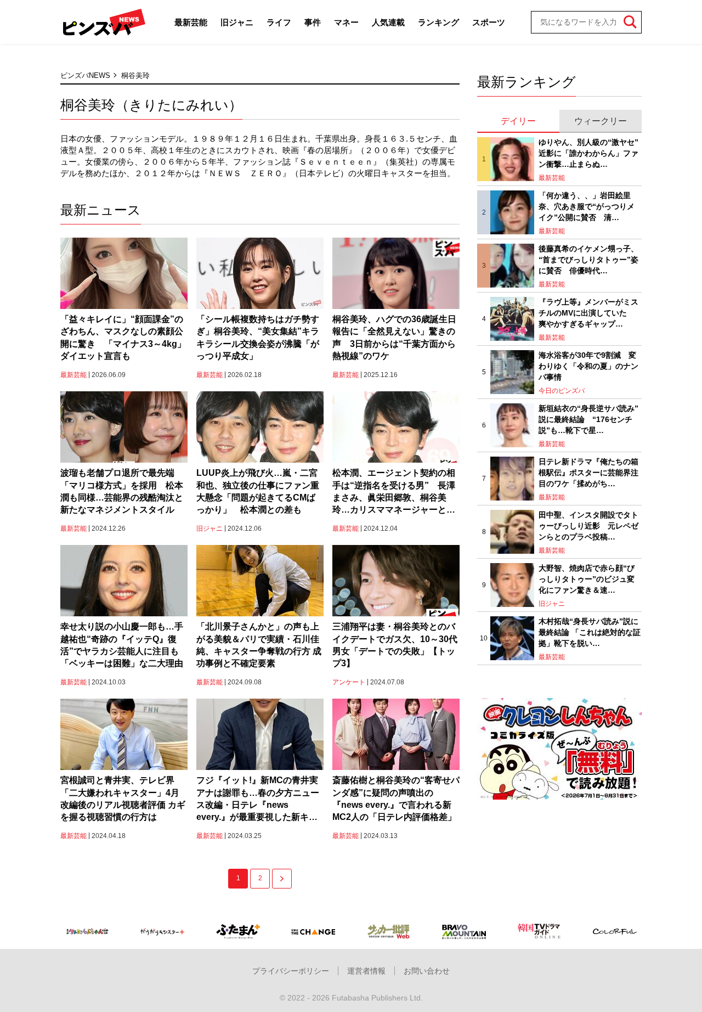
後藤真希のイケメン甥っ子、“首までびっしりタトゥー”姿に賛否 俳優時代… (588, 259)
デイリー (518, 121)
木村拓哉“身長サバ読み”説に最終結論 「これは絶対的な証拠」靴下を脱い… (590, 632)
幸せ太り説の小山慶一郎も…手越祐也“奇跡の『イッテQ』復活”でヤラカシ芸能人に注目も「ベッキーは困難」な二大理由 (121, 645)
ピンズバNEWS (85, 75)
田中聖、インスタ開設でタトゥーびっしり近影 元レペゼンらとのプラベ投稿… (588, 525)
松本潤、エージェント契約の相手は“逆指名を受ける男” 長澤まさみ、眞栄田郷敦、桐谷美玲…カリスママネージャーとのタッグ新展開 (393, 492)
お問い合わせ (427, 970)
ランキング (438, 22)
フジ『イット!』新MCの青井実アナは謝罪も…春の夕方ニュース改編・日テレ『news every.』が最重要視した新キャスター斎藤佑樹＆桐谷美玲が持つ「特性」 (257, 799)
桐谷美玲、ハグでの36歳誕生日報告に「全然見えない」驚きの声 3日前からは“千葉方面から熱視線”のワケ (394, 337)
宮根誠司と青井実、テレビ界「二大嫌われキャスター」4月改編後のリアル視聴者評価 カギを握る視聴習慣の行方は (122, 798)
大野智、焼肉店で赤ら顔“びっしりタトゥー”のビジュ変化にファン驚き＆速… (587, 579)
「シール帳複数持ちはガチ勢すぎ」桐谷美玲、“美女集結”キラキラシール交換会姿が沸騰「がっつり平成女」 (257, 337)
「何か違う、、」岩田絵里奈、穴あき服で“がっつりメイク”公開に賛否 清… (587, 206)
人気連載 (388, 22)
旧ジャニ (236, 22)
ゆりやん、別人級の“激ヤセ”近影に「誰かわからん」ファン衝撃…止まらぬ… (588, 153)
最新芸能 (190, 22)
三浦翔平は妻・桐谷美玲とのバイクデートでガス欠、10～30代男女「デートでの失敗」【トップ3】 (394, 645)
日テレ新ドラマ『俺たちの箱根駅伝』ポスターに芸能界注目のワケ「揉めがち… (588, 472)
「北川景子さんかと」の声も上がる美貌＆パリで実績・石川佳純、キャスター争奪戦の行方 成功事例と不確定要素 (258, 645)
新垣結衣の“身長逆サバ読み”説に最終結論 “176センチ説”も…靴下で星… (588, 419)
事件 (312, 22)
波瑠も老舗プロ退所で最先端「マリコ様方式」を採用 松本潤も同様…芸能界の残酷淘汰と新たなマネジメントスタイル (121, 491)
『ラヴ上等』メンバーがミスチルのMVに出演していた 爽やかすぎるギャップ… (588, 312)
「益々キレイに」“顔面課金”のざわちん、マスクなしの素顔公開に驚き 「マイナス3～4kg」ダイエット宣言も (123, 337)
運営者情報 (366, 970)
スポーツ (488, 22)
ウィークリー (600, 121)
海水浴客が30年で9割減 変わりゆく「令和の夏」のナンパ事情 (588, 366)
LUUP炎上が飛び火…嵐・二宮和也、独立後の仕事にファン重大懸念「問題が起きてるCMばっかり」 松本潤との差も (257, 491)
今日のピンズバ (562, 390)
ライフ (279, 22)
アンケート (348, 682)
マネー (346, 22)
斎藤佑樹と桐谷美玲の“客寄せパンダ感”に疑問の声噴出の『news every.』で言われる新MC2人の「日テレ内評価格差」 (396, 798)
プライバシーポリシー (290, 970)
